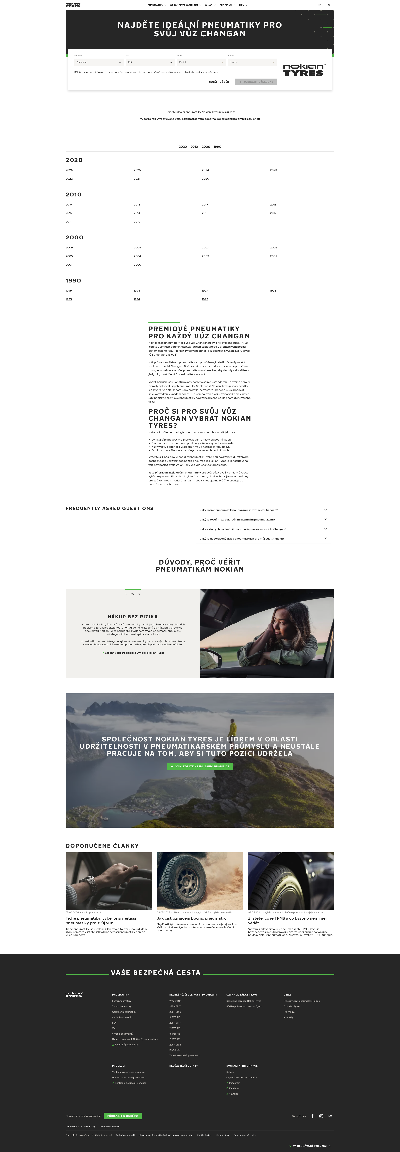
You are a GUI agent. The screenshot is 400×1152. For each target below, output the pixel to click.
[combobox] (99, 62)
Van (114, 1028)
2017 (205, 204)
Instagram (234, 1083)
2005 (69, 256)
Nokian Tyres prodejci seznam (128, 1077)
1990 (217, 146)
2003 (205, 256)
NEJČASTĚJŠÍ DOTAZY (183, 1065)
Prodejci (226, 5)
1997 (205, 290)
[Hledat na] (329, 5)
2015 (69, 213)
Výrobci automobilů (122, 1033)
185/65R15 (174, 1033)
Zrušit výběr (219, 81)
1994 (137, 299)
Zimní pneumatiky (121, 1006)
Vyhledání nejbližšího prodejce (128, 1072)
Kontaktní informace (242, 1065)
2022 (69, 178)
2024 (205, 170)
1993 (205, 299)
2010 (194, 146)
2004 (137, 256)
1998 (137, 290)
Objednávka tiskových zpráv (241, 1077)
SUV (114, 1022)
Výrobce (78, 56)
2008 (137, 247)
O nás (208, 5)
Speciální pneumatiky (126, 1044)
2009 (69, 247)
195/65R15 (174, 1017)
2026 (69, 170)
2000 (206, 146)
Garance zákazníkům (184, 5)
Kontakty (288, 1017)
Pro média (289, 1012)
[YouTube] (330, 1116)
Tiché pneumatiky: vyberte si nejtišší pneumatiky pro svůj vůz (101, 920)
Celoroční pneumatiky (124, 1012)
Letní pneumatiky (121, 1001)
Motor (231, 56)
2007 (205, 247)
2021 (137, 178)
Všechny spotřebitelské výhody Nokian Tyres (134, 652)
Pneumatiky (155, 5)
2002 (273, 256)
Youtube (233, 1094)
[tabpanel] (175, 69)
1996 (273, 290)
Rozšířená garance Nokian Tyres (243, 1001)
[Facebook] (312, 1116)
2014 (137, 213)
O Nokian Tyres (292, 1006)
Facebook (234, 1088)
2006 (273, 247)
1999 (69, 290)
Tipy (241, 5)
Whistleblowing (204, 1135)
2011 (68, 221)
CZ (319, 5)
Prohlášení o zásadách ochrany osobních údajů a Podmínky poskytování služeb (154, 1135)
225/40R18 (175, 1012)
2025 (137, 170)
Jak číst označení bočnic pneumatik (191, 918)
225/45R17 (175, 1006)
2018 (137, 204)
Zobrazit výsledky (258, 81)
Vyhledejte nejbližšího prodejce (202, 766)
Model (179, 56)
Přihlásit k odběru (122, 1115)
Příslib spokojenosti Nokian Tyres (244, 1006)
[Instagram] (321, 1116)
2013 (205, 213)
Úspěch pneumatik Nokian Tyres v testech (135, 1039)
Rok (127, 56)
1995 (69, 299)
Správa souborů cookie (245, 1135)
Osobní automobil (121, 1017)
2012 (273, 213)
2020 (183, 146)
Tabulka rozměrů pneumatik (184, 1055)
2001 (69, 264)
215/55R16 (174, 1050)
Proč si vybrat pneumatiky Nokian (302, 1001)
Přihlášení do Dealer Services (130, 1083)
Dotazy (230, 1072)
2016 (273, 204)
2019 (69, 204)
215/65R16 (174, 1028)
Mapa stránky (222, 1135)
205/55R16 (175, 1001)
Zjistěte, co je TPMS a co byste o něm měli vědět (287, 920)
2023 (273, 170)
